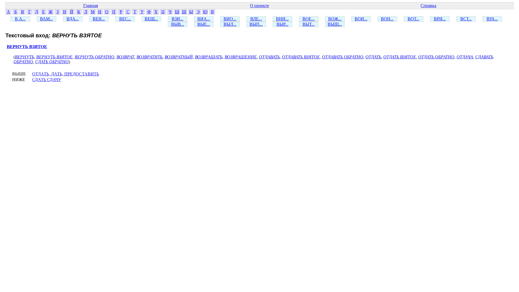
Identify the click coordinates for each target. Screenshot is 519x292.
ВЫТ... (308, 24)
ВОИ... (361, 18)
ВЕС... (125, 18)
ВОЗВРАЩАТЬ (208, 57)
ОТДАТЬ (373, 57)
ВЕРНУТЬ (24, 57)
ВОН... (387, 18)
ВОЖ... (334, 18)
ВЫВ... (177, 24)
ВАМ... (46, 18)
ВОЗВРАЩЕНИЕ (241, 57)
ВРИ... (440, 18)
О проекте (259, 5)
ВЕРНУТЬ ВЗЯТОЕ (27, 46)
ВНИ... (282, 18)
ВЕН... (99, 18)
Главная (90, 5)
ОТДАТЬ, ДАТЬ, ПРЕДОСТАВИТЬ (65, 74)
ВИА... (203, 18)
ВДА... (72, 18)
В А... (20, 18)
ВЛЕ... (256, 18)
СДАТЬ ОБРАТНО (52, 61)
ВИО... (230, 18)
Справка (428, 5)
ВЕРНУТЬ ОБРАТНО (94, 57)
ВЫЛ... (230, 24)
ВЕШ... (151, 18)
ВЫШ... (335, 24)
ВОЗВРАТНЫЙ (179, 57)
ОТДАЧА (465, 57)
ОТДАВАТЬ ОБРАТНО (342, 57)
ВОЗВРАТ (125, 57)
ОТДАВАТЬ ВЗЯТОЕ (301, 57)
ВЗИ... (177, 18)
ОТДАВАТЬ (269, 57)
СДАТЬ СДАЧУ (46, 79)
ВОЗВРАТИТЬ (149, 57)
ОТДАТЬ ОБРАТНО (436, 57)
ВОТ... (413, 18)
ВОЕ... (308, 18)
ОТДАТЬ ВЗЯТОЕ (399, 57)
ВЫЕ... (203, 24)
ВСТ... (466, 18)
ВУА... (492, 18)
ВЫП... (256, 24)
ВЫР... (282, 24)
